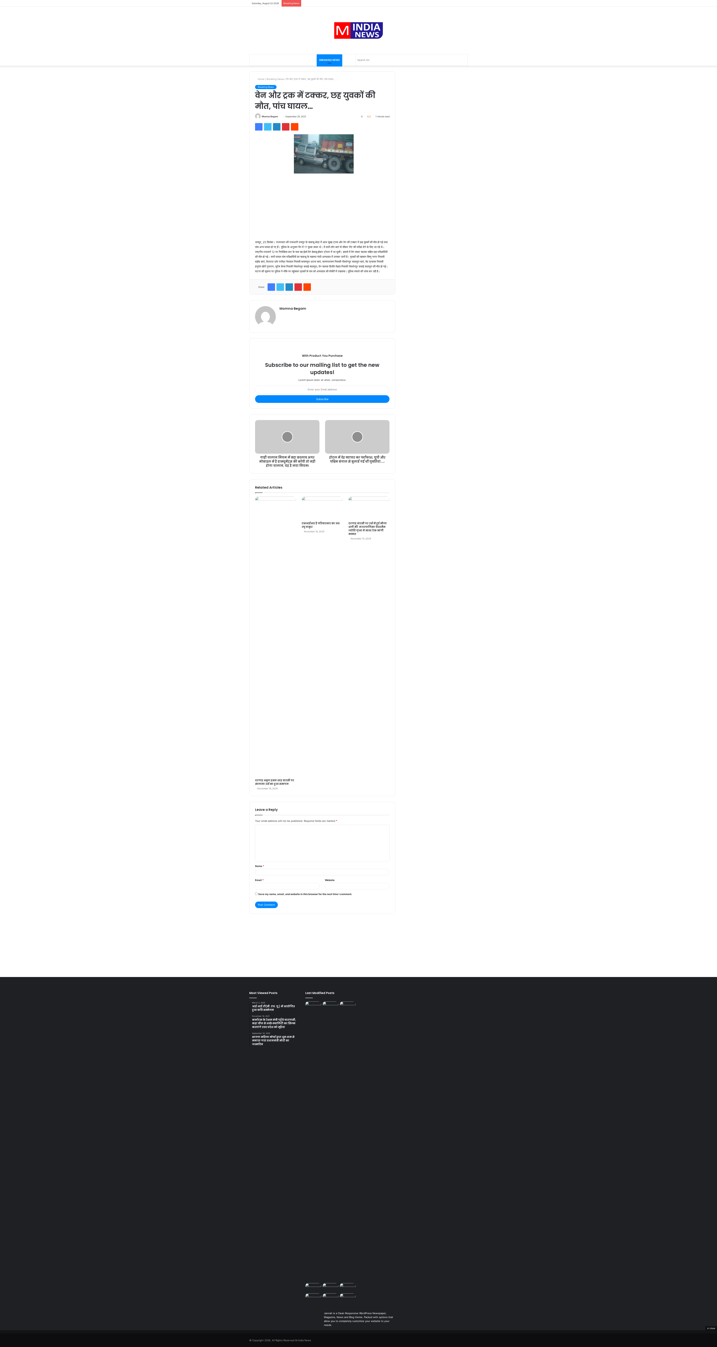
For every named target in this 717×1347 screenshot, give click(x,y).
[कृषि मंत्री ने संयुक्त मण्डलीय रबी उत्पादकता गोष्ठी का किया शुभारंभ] (348, 1297)
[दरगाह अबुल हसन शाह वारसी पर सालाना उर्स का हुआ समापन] (275, 637)
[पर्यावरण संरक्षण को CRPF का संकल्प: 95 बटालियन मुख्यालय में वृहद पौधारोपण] (313, 1297)
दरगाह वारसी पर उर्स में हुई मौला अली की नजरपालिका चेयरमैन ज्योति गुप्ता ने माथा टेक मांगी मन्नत (367, 528)
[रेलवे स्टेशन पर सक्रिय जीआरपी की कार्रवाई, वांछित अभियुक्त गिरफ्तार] (348, 1287)
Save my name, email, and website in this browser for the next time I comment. (305, 894)
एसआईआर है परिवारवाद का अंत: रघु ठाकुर (321, 525)
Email (259, 880)
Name (259, 866)
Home (261, 79)
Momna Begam (270, 116)
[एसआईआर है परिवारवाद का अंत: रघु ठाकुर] (322, 508)
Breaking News (329, 59)
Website (330, 880)
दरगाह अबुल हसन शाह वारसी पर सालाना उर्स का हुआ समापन (274, 782)
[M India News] (358, 30)
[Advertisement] (322, 202)
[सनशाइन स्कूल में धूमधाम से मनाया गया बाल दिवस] (331, 1287)
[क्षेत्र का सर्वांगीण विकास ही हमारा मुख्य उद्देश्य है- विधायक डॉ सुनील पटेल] (331, 1297)
